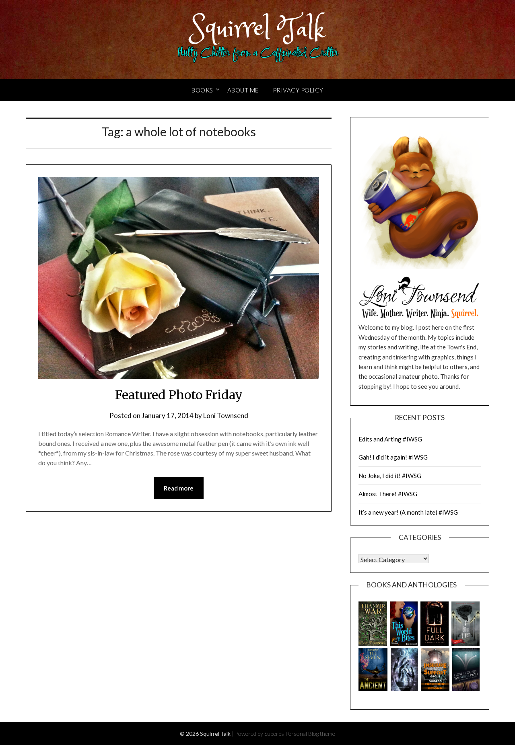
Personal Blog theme (310, 733)
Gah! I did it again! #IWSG (393, 457)
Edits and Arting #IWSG (390, 439)
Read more (179, 488)
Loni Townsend (225, 415)
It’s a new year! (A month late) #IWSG (408, 512)
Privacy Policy (298, 90)
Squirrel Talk (257, 29)
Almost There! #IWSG (387, 493)
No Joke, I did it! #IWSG (389, 475)
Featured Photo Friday (179, 394)
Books (202, 90)
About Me (243, 90)
